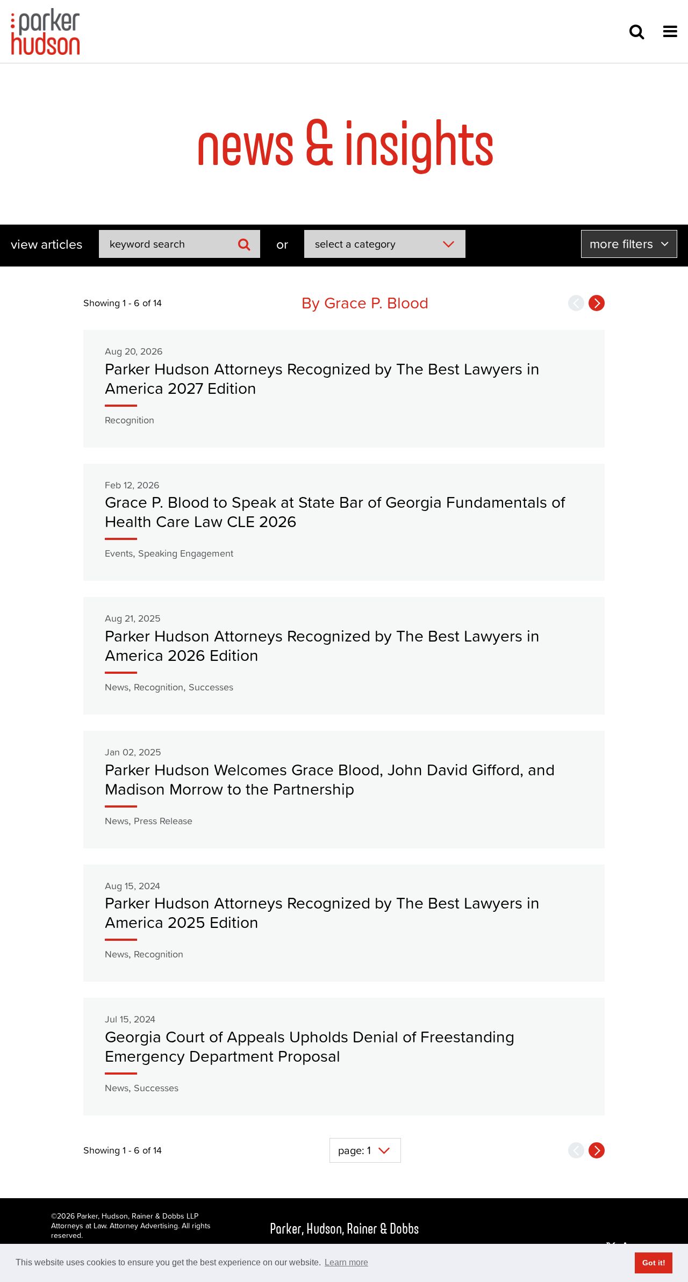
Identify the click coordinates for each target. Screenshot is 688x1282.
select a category (355, 244)
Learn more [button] (346, 1262)
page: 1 (354, 1150)
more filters (623, 243)
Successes (211, 687)
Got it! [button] (653, 1262)
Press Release (163, 820)
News (116, 687)
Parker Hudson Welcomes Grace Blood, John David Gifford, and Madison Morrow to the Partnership (330, 779)
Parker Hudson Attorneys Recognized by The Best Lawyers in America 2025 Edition (322, 912)
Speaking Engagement (185, 553)
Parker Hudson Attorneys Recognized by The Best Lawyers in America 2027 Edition (322, 378)
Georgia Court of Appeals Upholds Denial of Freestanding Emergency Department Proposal (309, 1046)
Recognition (129, 420)
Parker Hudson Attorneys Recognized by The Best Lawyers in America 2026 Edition (322, 645)
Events (119, 553)
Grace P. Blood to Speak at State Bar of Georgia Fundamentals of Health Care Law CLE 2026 (335, 512)
